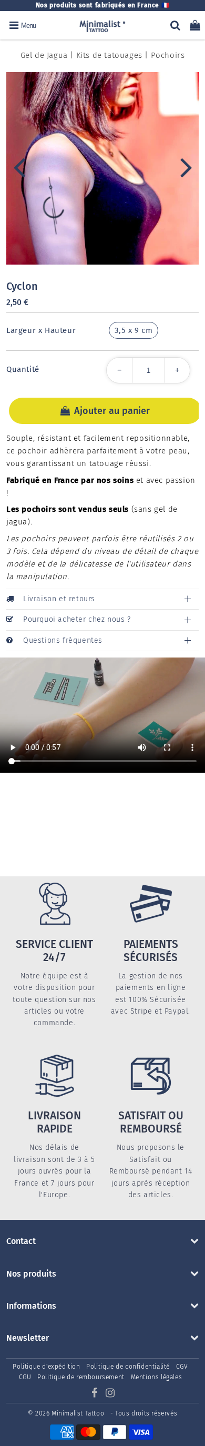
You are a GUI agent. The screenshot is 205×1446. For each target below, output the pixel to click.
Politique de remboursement (81, 1377)
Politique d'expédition (46, 1366)
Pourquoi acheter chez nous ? (77, 619)
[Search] (175, 25)
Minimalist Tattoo (79, 1413)
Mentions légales (156, 1377)
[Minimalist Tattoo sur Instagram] (110, 1394)
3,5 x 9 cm (133, 330)
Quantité (22, 369)
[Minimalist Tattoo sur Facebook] (95, 1394)
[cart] (195, 25)
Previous (19, 166)
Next (186, 166)
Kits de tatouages (109, 55)
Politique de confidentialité (128, 1366)
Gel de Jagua (44, 55)
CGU (25, 1377)
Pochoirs (168, 55)
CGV (182, 1366)
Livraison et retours (59, 598)
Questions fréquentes (62, 640)
